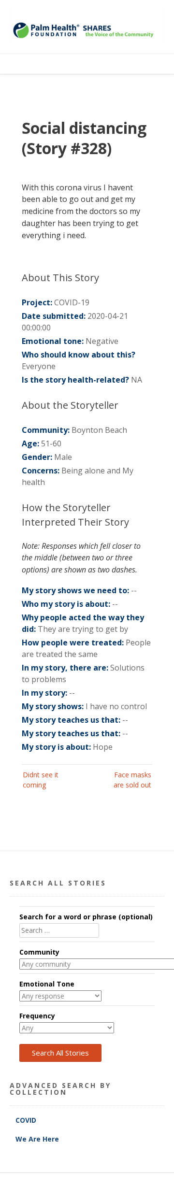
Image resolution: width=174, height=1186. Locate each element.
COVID (26, 1120)
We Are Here (37, 1138)
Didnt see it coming (40, 780)
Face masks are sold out (132, 780)
